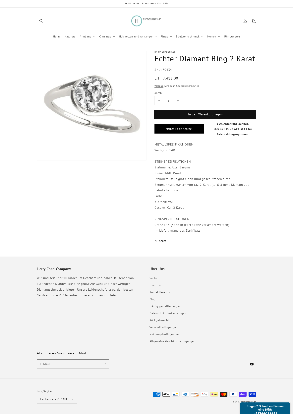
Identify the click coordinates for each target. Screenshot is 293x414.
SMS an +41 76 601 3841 (230, 129)
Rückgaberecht (159, 320)
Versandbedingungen (163, 327)
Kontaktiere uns (160, 292)
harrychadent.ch (248, 401)
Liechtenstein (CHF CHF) (54, 399)
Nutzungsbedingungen (164, 334)
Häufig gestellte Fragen (165, 306)
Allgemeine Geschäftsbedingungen (172, 341)
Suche (153, 278)
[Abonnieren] (104, 364)
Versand (158, 86)
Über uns (155, 285)
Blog (152, 299)
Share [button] (162, 241)
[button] (41, 21)
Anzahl (158, 93)
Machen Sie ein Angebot (179, 129)
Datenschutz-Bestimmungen (167, 313)
